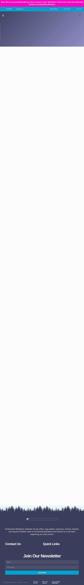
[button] (80, 15)
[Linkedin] (80, 583)
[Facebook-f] (68, 581)
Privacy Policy (35, 582)
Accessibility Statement (56, 582)
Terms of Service (45, 582)
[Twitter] (76, 581)
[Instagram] (72, 581)
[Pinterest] (80, 581)
